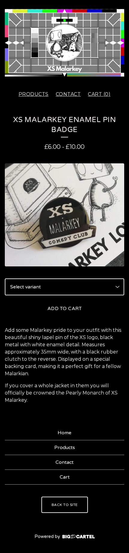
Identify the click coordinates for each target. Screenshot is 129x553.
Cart (65, 477)
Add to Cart (64, 309)
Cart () (99, 94)
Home (64, 433)
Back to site (65, 505)
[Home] (64, 43)
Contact (68, 94)
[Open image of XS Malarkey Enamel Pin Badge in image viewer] (64, 214)
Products (34, 94)
